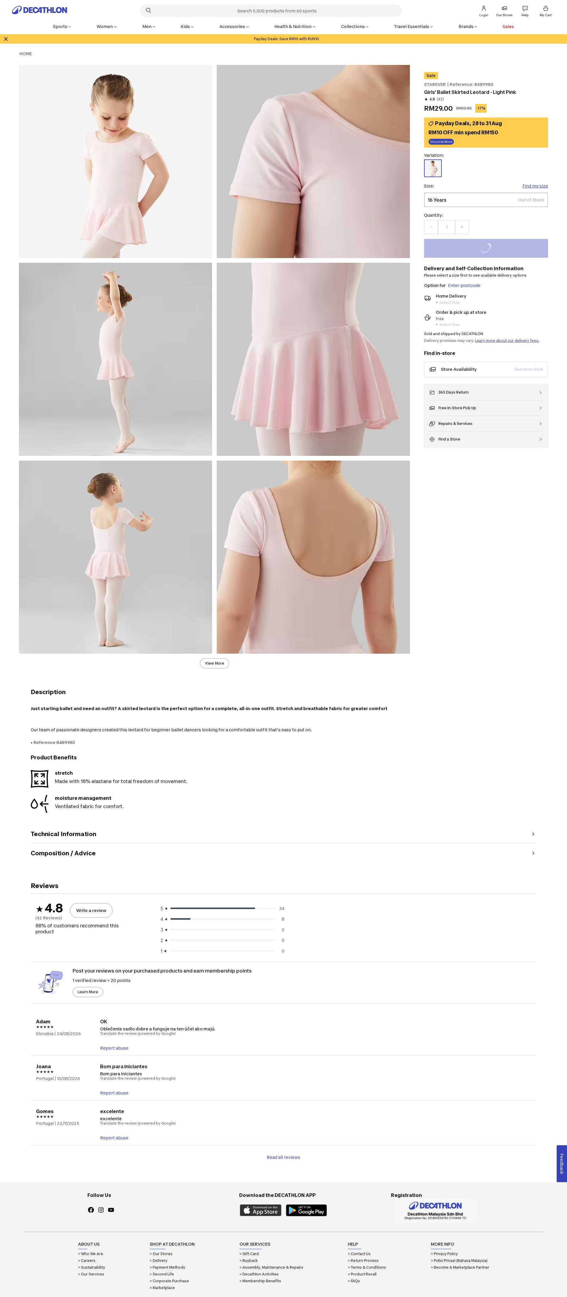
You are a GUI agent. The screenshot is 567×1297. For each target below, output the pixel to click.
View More (214, 663)
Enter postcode (464, 285)
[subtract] (431, 227)
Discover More (441, 141)
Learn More (88, 992)
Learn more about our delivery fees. (507, 340)
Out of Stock (489, 249)
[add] (462, 227)
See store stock (528, 369)
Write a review (91, 910)
